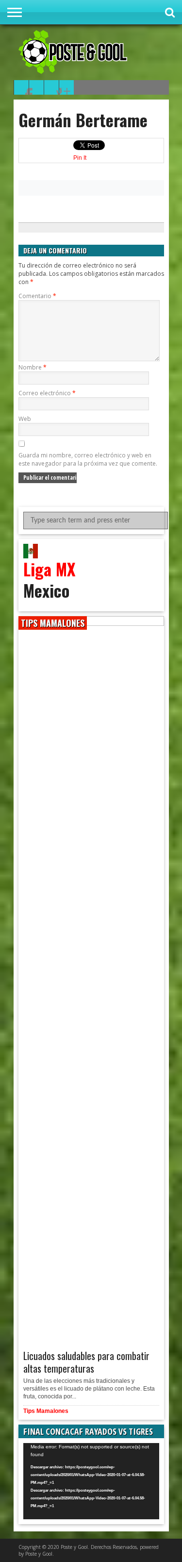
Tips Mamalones (45, 1411)
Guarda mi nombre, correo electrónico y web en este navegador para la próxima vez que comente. (87, 459)
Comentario (37, 296)
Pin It (79, 157)
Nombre (32, 367)
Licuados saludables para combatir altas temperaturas (86, 1362)
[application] (91, 1481)
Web (24, 419)
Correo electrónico (47, 393)
